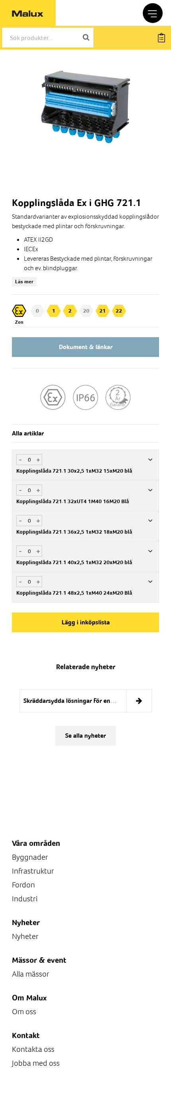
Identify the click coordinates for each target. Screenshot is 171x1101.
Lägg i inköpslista (86, 622)
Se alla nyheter (85, 735)
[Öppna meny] (153, 13)
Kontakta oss (33, 1049)
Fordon (23, 885)
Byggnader (30, 857)
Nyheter (25, 936)
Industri (24, 898)
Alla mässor (30, 974)
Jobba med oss (36, 1063)
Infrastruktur (33, 871)
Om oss (24, 1011)
